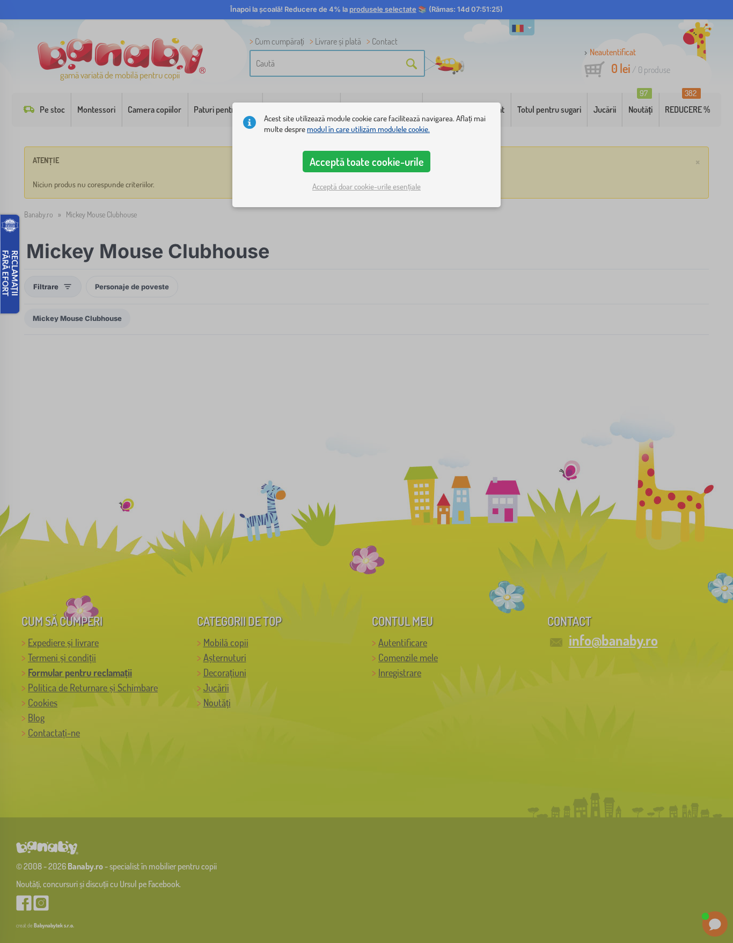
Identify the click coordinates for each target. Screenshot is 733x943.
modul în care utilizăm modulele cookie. (368, 129)
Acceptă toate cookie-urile (367, 162)
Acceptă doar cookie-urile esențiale (366, 186)
